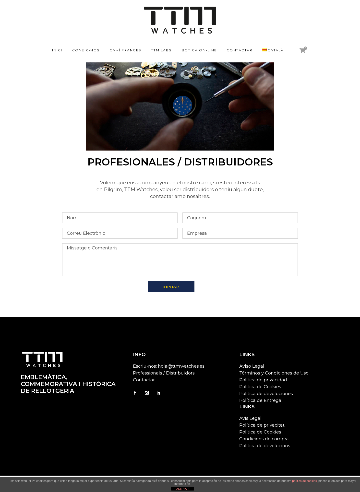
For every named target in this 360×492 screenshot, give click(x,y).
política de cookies (304, 481)
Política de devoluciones (266, 393)
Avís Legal (250, 418)
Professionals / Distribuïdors (164, 373)
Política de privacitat (262, 425)
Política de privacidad (263, 380)
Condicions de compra (264, 439)
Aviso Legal (251, 366)
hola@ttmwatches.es (181, 366)
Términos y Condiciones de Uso (274, 373)
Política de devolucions (264, 445)
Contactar (144, 380)
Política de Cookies (260, 386)
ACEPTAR (182, 488)
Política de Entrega (260, 400)
